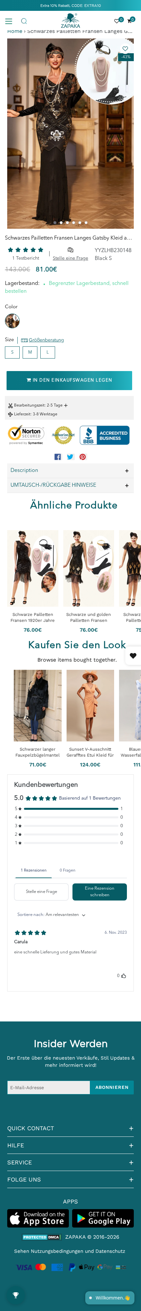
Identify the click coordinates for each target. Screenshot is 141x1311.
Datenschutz (110, 1251)
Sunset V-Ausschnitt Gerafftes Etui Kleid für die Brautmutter (90, 752)
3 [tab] (67, 222)
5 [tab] (79, 222)
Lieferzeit (22, 414)
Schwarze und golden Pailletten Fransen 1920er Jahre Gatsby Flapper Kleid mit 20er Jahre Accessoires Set (89, 617)
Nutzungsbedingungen (57, 1251)
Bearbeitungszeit (29, 406)
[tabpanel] (70, 133)
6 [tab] (86, 222)
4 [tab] (73, 222)
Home (14, 31)
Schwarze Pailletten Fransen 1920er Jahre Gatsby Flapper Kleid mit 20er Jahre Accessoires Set (32, 617)
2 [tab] (61, 222)
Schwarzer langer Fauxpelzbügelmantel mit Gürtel (37, 752)
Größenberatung (46, 340)
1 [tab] (54, 222)
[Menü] (11, 20)
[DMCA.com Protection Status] (42, 1237)
